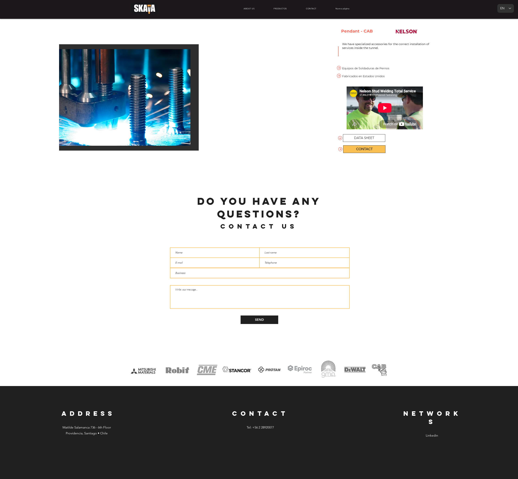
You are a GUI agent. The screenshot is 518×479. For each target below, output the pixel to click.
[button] (130, 97)
